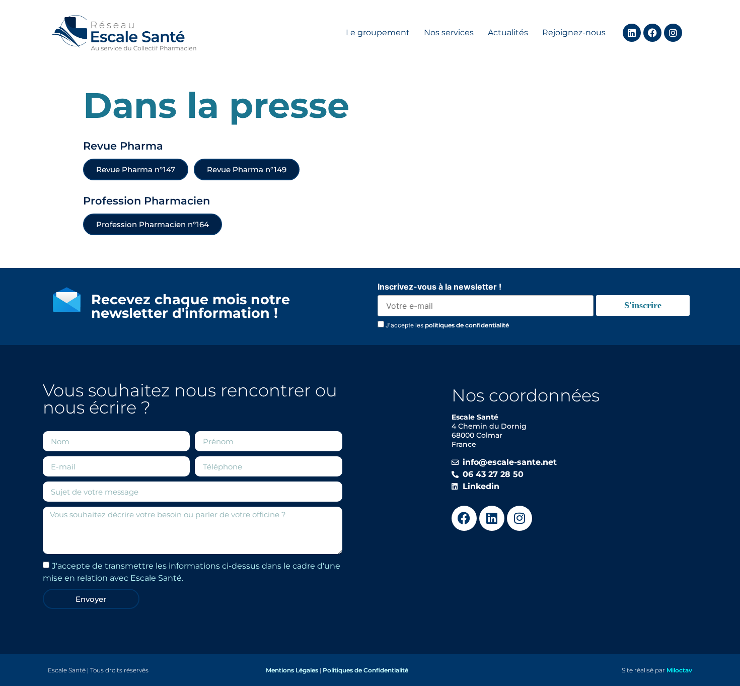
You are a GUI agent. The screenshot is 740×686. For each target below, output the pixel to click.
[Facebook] (652, 33)
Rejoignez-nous (574, 32)
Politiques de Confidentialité (365, 670)
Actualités (508, 32)
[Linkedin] (632, 33)
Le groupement (378, 32)
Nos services (449, 32)
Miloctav (679, 670)
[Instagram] (673, 33)
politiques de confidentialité (467, 325)
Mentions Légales (292, 670)
